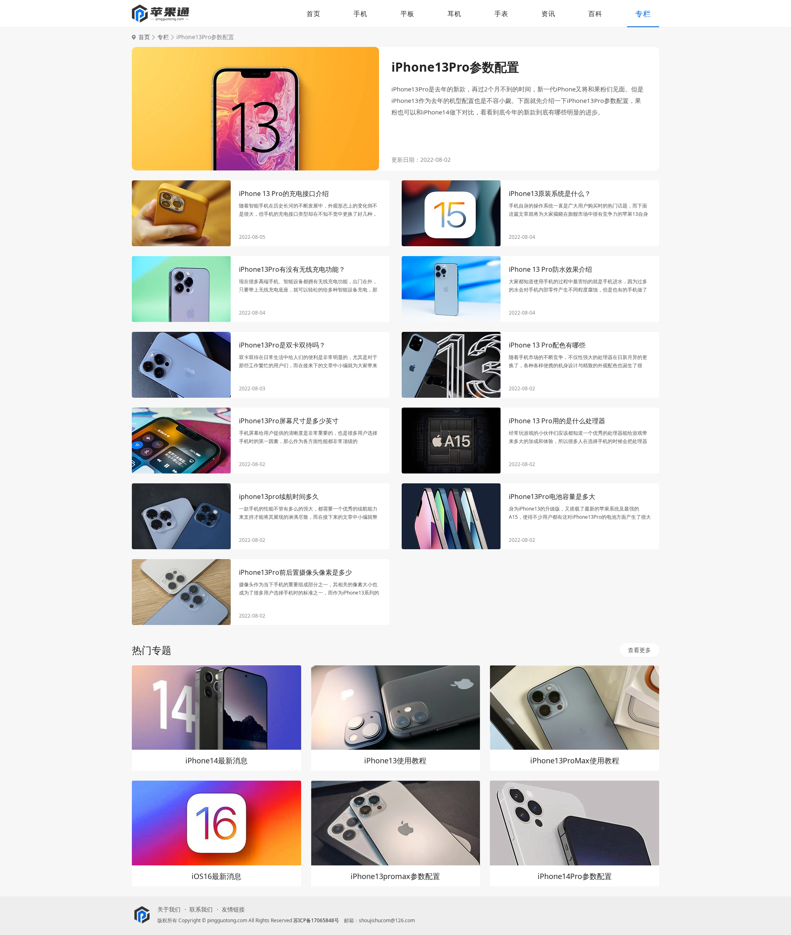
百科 (595, 13)
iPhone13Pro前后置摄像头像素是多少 (295, 572)
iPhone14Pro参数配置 (575, 876)
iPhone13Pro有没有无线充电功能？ (292, 269)
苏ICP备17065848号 (316, 920)
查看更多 (639, 650)
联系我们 (201, 909)
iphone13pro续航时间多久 (279, 496)
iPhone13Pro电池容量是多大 (552, 496)
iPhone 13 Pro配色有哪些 (547, 345)
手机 (360, 13)
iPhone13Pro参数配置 (455, 67)
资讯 (548, 13)
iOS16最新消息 (216, 876)
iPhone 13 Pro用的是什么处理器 (557, 420)
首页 (314, 13)
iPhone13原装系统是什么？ (550, 193)
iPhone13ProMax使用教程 (574, 760)
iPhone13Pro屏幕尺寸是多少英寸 (289, 420)
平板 (407, 13)
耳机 (454, 13)
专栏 (643, 14)
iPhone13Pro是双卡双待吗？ (282, 345)
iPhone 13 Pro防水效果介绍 (550, 269)
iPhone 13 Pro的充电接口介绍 (284, 193)
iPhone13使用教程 (395, 760)
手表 (501, 13)
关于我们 (168, 909)
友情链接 (233, 909)
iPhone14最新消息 (216, 760)
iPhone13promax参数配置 (395, 876)
